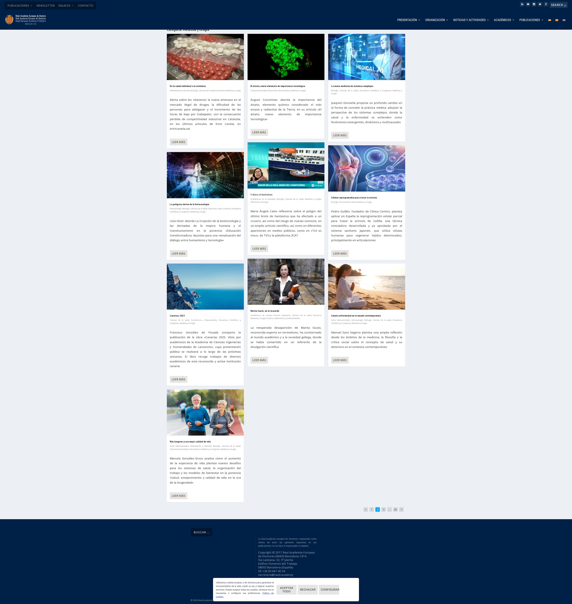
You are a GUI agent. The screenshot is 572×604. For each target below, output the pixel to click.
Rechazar (307, 589)
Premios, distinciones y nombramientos (283, 318)
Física (270, 90)
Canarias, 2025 (177, 315)
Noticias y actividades (469, 20)
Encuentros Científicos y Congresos (205, 449)
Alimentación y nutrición (180, 90)
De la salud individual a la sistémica (188, 86)
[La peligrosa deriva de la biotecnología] (205, 175)
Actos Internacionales (179, 446)
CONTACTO (85, 5)
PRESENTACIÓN (407, 20)
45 (395, 509)
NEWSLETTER (45, 5)
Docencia (317, 315)
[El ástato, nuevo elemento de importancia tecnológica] (286, 57)
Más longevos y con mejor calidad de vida (190, 441)
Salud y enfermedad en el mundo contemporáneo (356, 315)
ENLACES (64, 5)
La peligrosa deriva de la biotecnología (189, 204)
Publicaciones (529, 20)
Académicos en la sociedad (263, 199)
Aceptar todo (286, 589)
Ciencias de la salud (207, 90)
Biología (194, 90)
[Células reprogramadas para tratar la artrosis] (366, 168)
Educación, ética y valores (219, 208)
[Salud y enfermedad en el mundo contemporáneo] (366, 287)
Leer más (178, 142)
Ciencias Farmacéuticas (179, 449)
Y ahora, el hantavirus (261, 194)
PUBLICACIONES (18, 5)
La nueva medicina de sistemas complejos (352, 86)
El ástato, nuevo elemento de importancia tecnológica (278, 86)
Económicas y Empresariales (204, 320)
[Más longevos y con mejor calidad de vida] (205, 412)
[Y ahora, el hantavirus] (286, 165)
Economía (220, 90)
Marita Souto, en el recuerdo (265, 310)
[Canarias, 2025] (205, 287)
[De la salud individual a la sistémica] (205, 57)
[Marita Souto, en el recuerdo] (286, 282)
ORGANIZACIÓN (435, 20)
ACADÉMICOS (502, 20)
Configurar (330, 589)
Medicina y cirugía (233, 90)
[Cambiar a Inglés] (564, 24)
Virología (264, 202)
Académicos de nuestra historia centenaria (270, 315)
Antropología (175, 208)
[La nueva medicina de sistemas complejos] (366, 57)
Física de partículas (282, 90)
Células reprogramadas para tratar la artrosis (354, 197)
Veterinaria (255, 202)
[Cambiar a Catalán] (556, 24)
